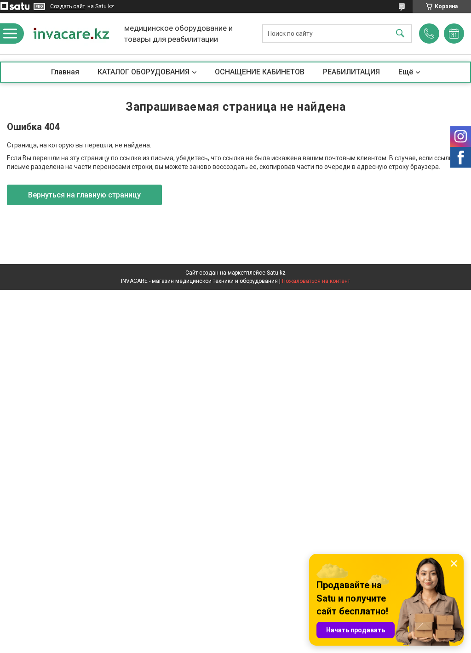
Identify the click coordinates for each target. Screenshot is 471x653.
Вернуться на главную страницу (84, 195)
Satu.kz (276, 273)
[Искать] (400, 33)
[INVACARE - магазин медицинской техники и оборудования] (71, 33)
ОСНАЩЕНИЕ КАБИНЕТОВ (259, 72)
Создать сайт (67, 6)
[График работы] (454, 33)
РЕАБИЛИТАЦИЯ (351, 72)
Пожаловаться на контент (316, 281)
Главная (65, 72)
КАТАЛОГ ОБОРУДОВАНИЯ (144, 72)
